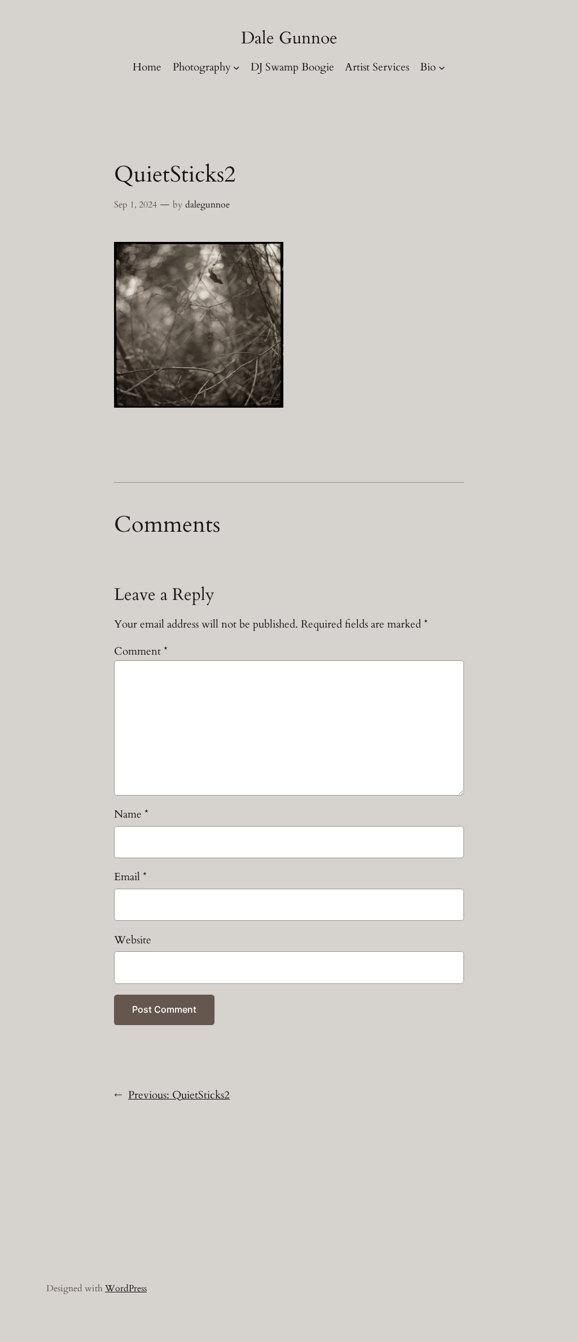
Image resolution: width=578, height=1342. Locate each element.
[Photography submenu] (236, 67)
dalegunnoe (207, 204)
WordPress (126, 1288)
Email (130, 876)
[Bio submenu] (442, 67)
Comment (141, 651)
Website (132, 940)
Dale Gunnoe (289, 38)
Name (131, 814)
